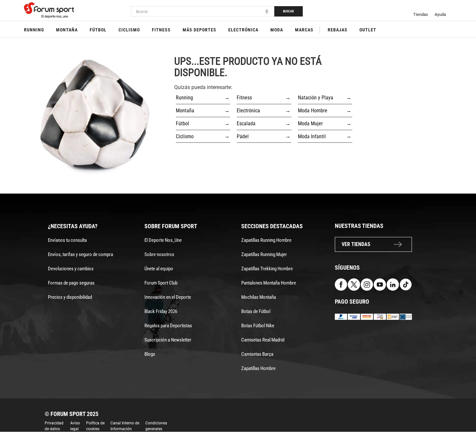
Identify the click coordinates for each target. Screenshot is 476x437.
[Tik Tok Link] (406, 284)
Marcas (304, 29)
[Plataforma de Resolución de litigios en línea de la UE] (406, 316)
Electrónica (243, 29)
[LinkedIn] (393, 284)
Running (34, 29)
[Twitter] (354, 284)
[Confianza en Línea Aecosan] (393, 316)
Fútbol (98, 29)
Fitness (161, 29)
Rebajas (337, 29)
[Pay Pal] (341, 316)
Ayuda (440, 14)
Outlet (367, 29)
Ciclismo (129, 29)
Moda (276, 29)
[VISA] (354, 316)
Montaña (67, 29)
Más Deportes (199, 29)
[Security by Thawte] (380, 316)
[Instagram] (367, 284)
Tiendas (420, 14)
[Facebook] (341, 284)
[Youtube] (380, 284)
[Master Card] (367, 316)
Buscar (288, 11)
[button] (461, 413)
